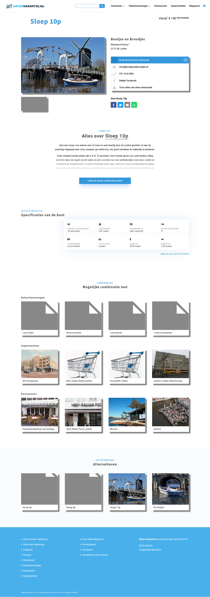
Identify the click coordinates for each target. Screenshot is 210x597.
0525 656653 (146, 545)
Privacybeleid (89, 544)
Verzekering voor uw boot (95, 555)
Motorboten (29, 560)
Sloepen (27, 555)
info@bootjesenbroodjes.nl (133, 67)
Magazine (194, 6)
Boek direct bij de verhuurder (134, 60)
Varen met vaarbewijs (33, 544)
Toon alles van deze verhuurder (135, 87)
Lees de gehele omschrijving (105, 181)
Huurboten (116, 6)
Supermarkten (178, 6)
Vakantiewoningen (138, 6)
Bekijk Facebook (127, 80)
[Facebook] (204, 8)
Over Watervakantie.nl (93, 539)
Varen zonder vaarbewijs (35, 539)
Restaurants (160, 6)
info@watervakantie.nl (150, 549)
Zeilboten (28, 549)
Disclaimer (87, 549)
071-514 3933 (126, 73)
